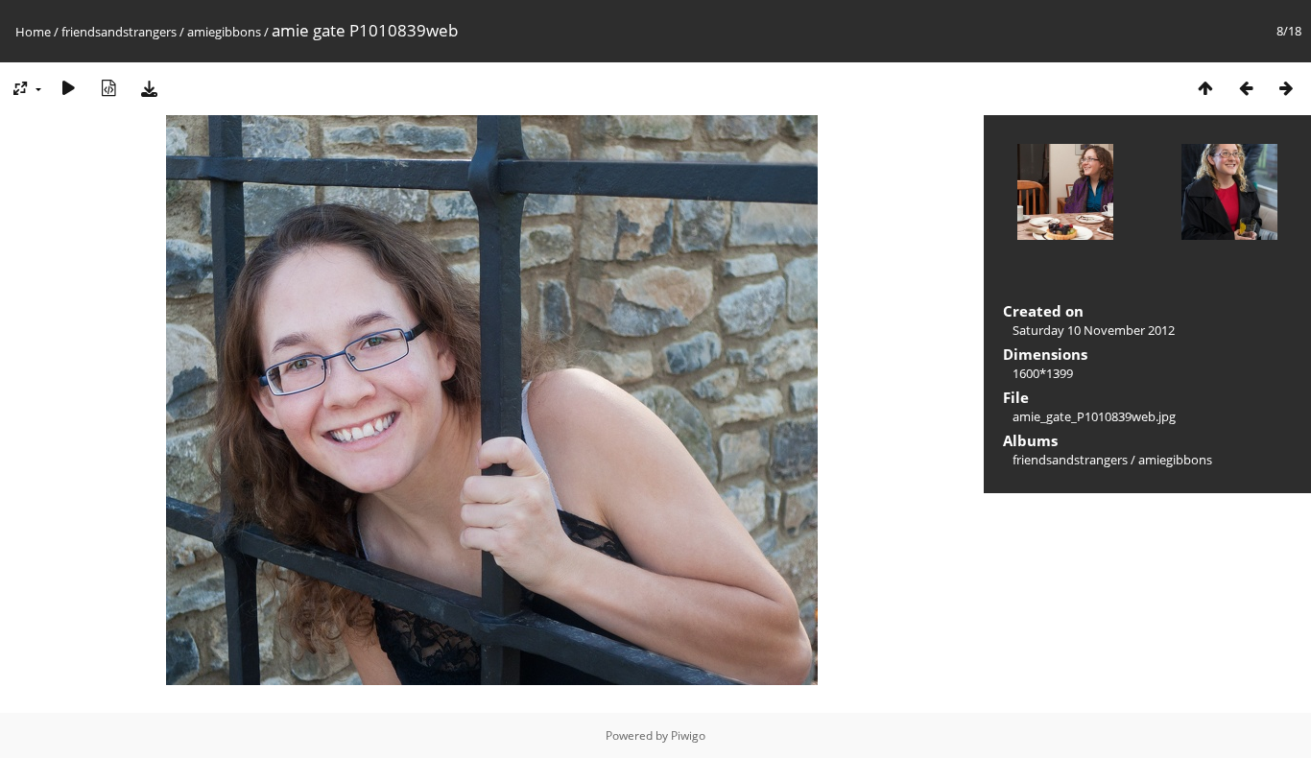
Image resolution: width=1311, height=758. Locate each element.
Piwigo (688, 735)
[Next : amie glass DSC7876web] (1286, 88)
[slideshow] (68, 88)
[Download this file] (149, 88)
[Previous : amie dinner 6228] (1246, 88)
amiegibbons (224, 31)
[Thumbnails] (1205, 88)
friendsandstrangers (119, 31)
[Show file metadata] (108, 88)
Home (33, 31)
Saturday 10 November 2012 (1094, 330)
